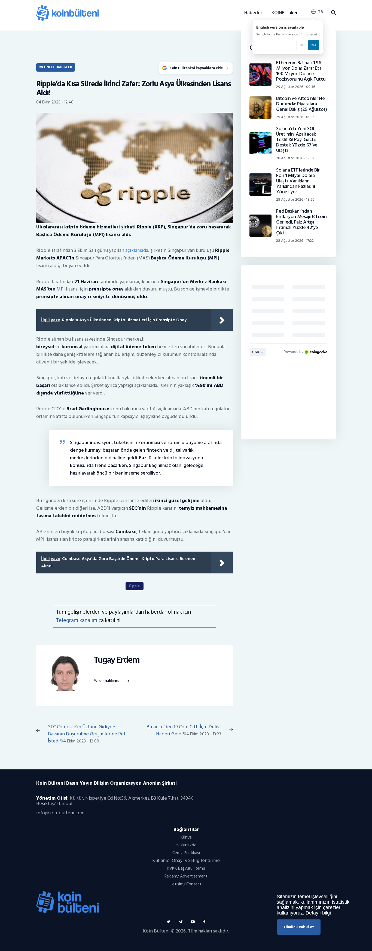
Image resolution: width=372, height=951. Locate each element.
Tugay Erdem (116, 660)
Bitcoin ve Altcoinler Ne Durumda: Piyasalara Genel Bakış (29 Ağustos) (301, 104)
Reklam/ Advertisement (186, 876)
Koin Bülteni (156, 931)
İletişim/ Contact (186, 884)
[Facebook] (204, 921)
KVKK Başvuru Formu (186, 868)
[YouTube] (193, 921)
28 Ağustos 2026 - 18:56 (295, 199)
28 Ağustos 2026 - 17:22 (295, 240)
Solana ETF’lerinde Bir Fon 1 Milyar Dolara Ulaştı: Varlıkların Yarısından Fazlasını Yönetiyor (297, 181)
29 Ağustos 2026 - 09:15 (295, 117)
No (301, 45)
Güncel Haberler (57, 67)
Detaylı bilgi (318, 913)
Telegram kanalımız (78, 620)
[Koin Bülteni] (67, 7)
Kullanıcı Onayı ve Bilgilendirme (186, 860)
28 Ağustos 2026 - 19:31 (295, 158)
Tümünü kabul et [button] (298, 927)
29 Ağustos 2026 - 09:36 (295, 87)
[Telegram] (180, 921)
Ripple (134, 586)
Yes (313, 45)
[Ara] (333, 13)
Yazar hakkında (107, 681)
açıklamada (136, 250)
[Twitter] (168, 921)
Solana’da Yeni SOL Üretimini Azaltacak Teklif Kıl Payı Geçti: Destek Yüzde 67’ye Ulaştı (297, 139)
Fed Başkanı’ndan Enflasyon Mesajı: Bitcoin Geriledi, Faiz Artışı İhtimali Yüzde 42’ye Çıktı (301, 222)
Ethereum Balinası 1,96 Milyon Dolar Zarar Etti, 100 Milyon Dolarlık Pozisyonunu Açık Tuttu (300, 71)
